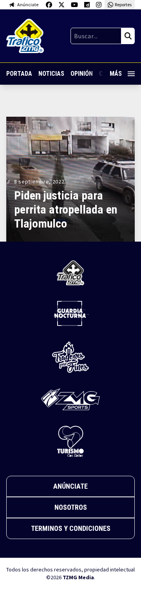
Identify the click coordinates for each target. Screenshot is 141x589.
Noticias (51, 73)
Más (116, 73)
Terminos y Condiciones (70, 528)
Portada (19, 73)
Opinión (81, 73)
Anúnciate (70, 486)
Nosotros (70, 507)
